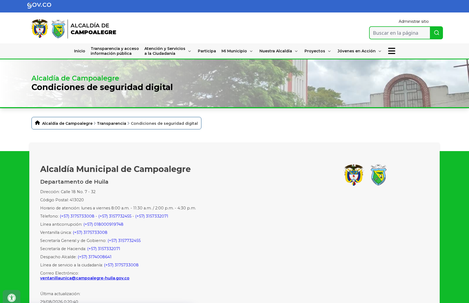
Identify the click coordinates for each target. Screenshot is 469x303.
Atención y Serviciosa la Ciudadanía (164, 51)
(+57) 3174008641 (95, 256)
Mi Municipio (234, 51)
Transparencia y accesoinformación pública (115, 51)
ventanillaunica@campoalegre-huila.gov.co (84, 278)
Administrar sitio (414, 21)
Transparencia (111, 123)
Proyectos (315, 51)
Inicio (79, 51)
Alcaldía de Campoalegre (67, 123)
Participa (207, 51)
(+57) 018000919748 (103, 224)
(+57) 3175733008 (77, 216)
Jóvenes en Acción (357, 51)
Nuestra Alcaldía (275, 51)
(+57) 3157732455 (114, 216)
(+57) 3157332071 (151, 216)
